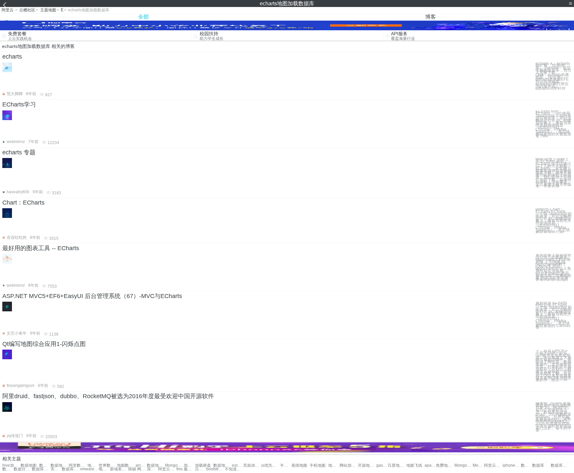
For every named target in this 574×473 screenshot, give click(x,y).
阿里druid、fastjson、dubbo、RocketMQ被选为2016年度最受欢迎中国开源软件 (108, 396)
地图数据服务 (93, 465)
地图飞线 (414, 465)
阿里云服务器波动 (167, 469)
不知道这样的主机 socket (234, 469)
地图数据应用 (126, 465)
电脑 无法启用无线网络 (104, 469)
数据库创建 (71, 469)
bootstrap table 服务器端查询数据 (215, 469)
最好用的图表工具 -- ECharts (40, 248)
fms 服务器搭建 (185, 469)
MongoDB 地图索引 (478, 465)
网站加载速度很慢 (348, 465)
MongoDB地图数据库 (174, 465)
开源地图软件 (367, 465)
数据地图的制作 (156, 465)
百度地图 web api (200, 469)
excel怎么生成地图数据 (237, 465)
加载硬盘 (189, 465)
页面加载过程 (252, 465)
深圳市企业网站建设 (152, 469)
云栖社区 (27, 10)
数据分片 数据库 (23, 469)
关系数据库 (56, 469)
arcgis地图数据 (141, 465)
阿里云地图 (493, 465)
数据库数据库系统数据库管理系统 (560, 465)
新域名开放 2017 (119, 469)
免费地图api (445, 465)
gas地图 (382, 465)
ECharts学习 (19, 104)
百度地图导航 (397, 465)
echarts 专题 (19, 152)
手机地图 (285, 465)
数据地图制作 (59, 465)
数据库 (538, 465)
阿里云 (8, 10)
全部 (143, 17)
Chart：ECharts (23, 202)
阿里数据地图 (78, 465)
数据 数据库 (526, 465)
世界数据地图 (108, 465)
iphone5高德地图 (512, 465)
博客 (430, 17)
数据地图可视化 (222, 465)
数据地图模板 (44, 465)
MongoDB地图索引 (463, 465)
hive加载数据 (11, 465)
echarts (12, 56)
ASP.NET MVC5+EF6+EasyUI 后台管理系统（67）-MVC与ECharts (92, 296)
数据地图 (29, 465)
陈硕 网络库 (137, 469)
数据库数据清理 (8, 469)
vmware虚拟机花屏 (89, 469)
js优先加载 (270, 465)
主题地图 (48, 10)
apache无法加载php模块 (430, 465)
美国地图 (299, 465)
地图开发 (333, 465)
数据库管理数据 (41, 469)
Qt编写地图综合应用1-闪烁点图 (44, 344)
